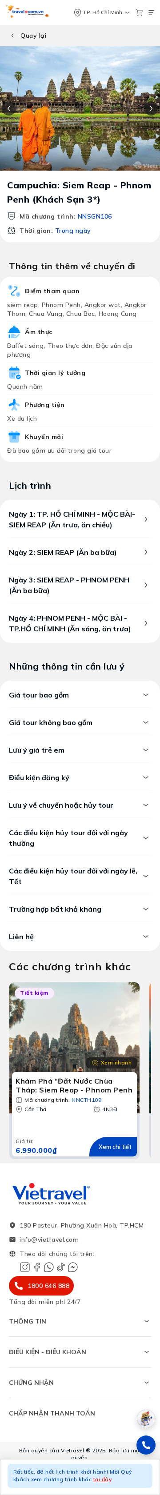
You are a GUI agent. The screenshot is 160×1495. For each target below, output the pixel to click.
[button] (80, 1477)
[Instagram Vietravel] (25, 1267)
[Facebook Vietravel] (37, 1267)
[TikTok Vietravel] (61, 1267)
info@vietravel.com (49, 1240)
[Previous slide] (9, 108)
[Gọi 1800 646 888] (146, 1445)
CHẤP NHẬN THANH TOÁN (52, 1413)
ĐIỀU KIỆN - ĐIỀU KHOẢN (47, 1352)
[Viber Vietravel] (49, 1267)
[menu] (151, 12)
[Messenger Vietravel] (73, 1267)
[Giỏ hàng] (139, 12)
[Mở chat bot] (146, 1418)
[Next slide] (151, 108)
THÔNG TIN (27, 1321)
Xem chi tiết (115, 1146)
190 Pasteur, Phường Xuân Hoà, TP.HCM (82, 1225)
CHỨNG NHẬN (31, 1383)
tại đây (102, 1479)
